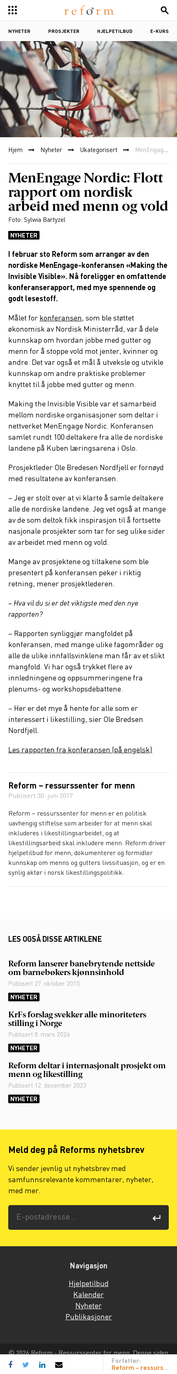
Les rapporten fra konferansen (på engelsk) (80, 750)
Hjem (15, 150)
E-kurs (159, 31)
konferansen (61, 318)
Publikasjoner (88, 1317)
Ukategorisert (98, 150)
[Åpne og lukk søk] (164, 10)
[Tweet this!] (25, 1364)
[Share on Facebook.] (12, 1364)
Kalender (88, 1295)
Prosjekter (63, 31)
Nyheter (19, 31)
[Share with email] (59, 1364)
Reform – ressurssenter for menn (71, 786)
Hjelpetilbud (115, 31)
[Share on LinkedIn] (42, 1364)
